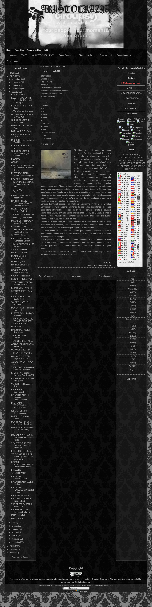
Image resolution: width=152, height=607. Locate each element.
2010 (12, 549)
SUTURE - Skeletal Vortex (22, 279)
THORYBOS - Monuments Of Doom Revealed (22, 368)
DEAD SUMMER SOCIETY (18, 257)
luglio (14, 523)
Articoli (131, 289)
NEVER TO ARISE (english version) (19, 271)
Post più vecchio (106, 276)
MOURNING (16, 327)
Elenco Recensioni (66, 55)
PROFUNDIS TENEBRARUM (19, 477)
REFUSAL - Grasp (19, 226)
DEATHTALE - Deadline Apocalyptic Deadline (21, 423)
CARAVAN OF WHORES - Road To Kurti (22, 500)
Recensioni (103, 265)
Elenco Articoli (106, 55)
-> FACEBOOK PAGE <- (131, 93)
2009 (12, 553)
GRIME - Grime (18, 95)
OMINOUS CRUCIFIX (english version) (20, 357)
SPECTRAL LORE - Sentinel (19, 336)
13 (131, 275)
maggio (15, 529)
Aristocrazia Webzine (46, 585)
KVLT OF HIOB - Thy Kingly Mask (20, 298)
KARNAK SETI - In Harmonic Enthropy (20, 511)
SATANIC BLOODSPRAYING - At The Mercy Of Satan (22, 464)
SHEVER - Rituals (19, 235)
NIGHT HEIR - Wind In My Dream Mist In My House (22, 429)
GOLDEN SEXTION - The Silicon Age (22, 345)
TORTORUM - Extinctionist (17, 191)
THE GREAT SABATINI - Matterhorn (22, 505)
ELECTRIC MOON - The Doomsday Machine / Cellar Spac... (21, 100)
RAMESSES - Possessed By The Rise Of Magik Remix (22, 167)
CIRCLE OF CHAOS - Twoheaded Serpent (20, 239)
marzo (15, 535)
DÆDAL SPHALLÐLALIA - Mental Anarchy (22, 222)
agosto (15, 92)
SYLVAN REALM (18, 473)
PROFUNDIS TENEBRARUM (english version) (22, 489)
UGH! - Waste (17, 518)
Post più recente (46, 276)
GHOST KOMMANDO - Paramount (21, 121)
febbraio (15, 539)
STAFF (24, 55)
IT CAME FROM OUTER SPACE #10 (22, 115)
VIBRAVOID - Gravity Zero (22, 214)
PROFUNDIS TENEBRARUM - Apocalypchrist (19, 405)
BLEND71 (15, 159)
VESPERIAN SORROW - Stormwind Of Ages (22, 283)
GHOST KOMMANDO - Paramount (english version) (21, 153)
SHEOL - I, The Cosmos (21, 217)
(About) (131, 145)
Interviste (130, 319)
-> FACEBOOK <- (131, 98)
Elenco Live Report (87, 55)
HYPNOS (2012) (18, 261)
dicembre (16, 79)
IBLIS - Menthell (18, 515)
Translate (83, 591)
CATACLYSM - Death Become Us (20, 196)
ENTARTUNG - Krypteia (21, 288)
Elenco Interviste (124, 55)
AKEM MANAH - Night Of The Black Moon (22, 231)
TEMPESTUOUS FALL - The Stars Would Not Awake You (21, 445)
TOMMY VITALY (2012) (21, 353)
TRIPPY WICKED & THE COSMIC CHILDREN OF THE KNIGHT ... (22, 321)
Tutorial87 (98, 585)
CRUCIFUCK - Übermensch (17, 390)
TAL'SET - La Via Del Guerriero (20, 303)
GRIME (14, 162)
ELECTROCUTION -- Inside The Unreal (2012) (23, 174)
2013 (12, 73)
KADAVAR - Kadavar (20, 495)
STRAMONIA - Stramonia (22, 111)
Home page (11, 55)
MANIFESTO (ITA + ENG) (42, 55)
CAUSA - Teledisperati (20, 276)
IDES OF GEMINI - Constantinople (19, 412)
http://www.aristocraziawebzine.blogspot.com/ (53, 579)
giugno (15, 526)
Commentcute (108, 585)
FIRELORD (16, 470)
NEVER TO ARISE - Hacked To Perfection (21, 210)
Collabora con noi (14, 61)
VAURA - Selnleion (19, 249)
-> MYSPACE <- (131, 108)
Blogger (26, 557)
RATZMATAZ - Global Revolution (20, 331)
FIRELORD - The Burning (22, 451)
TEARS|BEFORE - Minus (22, 341)
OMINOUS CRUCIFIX (20, 350)
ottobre (15, 85)
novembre (16, 82)
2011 (12, 546)
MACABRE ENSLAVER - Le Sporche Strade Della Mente (22, 437)
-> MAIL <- (131, 88)
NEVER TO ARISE (19, 253)
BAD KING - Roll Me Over (22, 179)
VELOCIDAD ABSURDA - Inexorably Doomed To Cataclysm (22, 456)
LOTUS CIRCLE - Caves (22, 131)
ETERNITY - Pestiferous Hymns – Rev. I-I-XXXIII (22, 374)
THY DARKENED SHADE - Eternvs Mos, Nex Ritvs (22, 184)
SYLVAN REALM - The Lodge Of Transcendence (21, 397)
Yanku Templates (76, 585)
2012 (12, 76)
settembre (16, 89)
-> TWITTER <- (131, 114)
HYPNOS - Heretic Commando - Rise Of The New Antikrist (21, 203)
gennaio (15, 542)
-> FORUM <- (131, 103)
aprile (14, 532)
